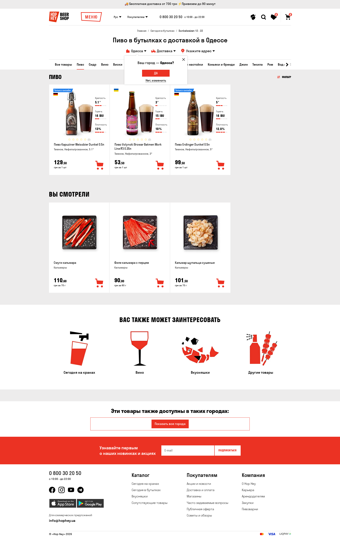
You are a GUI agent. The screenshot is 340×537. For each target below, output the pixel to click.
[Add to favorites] (99, 165)
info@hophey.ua (62, 520)
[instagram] (61, 490)
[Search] (263, 17)
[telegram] (80, 490)
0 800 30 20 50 (171, 17)
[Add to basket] (99, 283)
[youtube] (71, 490)
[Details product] (79, 114)
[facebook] (52, 490)
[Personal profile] (253, 17)
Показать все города (170, 424)
